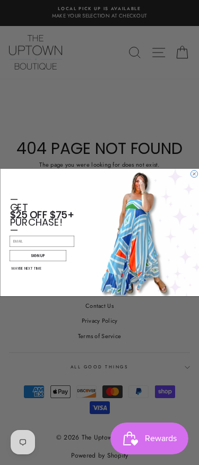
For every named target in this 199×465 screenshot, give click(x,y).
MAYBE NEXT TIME (26, 268)
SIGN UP (38, 255)
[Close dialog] (194, 173)
